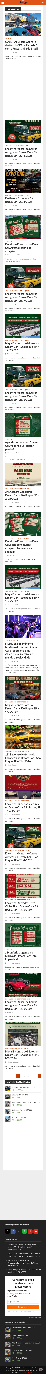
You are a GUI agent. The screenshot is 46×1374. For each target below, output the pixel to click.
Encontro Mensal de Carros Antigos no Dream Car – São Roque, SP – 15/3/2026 (21, 1005)
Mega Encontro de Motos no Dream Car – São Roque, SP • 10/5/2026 (22, 598)
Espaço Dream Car (11, 641)
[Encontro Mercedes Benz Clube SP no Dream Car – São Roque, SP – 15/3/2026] (23, 885)
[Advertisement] (23, 89)
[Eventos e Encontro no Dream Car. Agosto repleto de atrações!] (23, 227)
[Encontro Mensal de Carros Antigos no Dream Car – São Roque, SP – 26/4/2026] (23, 836)
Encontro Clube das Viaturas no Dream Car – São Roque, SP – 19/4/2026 (22, 807)
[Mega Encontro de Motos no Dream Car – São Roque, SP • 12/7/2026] (23, 326)
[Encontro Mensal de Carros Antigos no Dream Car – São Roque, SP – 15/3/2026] (23, 984)
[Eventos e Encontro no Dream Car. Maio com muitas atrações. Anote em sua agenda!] (23, 524)
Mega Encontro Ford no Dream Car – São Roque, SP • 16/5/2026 (22, 708)
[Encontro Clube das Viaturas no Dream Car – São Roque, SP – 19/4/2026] (23, 786)
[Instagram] (7, 1231)
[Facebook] (13, 1231)
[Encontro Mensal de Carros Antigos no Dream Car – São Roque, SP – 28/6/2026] (23, 375)
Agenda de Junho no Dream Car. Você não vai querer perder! (21, 446)
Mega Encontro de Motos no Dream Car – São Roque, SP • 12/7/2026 (22, 347)
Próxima (39, 1076)
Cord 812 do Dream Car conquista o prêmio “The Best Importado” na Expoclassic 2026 (22, 1247)
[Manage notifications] (41, 1369)
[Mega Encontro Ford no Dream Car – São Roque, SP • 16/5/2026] (23, 688)
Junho (27, 390)
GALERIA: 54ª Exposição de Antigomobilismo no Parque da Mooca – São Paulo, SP (24, 1263)
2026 (6, 146)
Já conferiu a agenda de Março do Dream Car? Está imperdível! (21, 956)
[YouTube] (35, 1231)
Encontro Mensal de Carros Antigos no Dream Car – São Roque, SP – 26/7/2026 (21, 297)
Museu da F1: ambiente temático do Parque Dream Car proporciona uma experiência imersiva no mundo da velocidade (21, 650)
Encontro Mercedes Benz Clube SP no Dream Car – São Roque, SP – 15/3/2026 (22, 906)
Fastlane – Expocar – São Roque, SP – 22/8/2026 (19, 200)
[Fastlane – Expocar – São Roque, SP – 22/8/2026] (23, 181)
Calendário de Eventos (23, 146)
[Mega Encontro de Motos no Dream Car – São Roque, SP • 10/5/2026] (23, 577)
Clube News (9, 241)
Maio (27, 489)
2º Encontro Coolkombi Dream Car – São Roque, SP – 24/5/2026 (22, 495)
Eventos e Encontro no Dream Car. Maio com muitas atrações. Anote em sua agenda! (22, 546)
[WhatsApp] (24, 1231)
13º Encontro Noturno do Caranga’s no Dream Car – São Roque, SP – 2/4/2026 (23, 758)
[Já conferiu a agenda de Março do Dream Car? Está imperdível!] (23, 935)
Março (27, 900)
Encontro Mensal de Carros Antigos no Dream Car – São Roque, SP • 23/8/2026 (21, 152)
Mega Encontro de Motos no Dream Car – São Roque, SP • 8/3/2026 (22, 1055)
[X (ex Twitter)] (18, 1231)
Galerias (8, 39)
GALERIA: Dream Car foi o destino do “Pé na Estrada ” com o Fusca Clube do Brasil (21, 45)
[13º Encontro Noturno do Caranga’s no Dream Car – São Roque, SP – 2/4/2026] (23, 737)
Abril (10, 751)
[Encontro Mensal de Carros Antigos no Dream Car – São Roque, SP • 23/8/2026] (23, 131)
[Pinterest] (30, 1231)
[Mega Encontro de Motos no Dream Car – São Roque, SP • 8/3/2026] (23, 1034)
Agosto (11, 146)
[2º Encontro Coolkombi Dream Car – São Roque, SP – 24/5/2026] (23, 474)
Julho (27, 291)
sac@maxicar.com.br (26, 1372)
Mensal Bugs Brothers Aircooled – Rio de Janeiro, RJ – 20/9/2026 (24, 1270)
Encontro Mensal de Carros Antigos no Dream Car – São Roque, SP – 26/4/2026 (21, 857)
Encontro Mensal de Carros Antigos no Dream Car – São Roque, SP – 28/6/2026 (21, 396)
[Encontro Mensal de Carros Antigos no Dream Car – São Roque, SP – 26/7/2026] (23, 276)
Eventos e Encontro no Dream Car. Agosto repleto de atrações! (22, 248)
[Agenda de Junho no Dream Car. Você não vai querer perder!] (23, 425)
